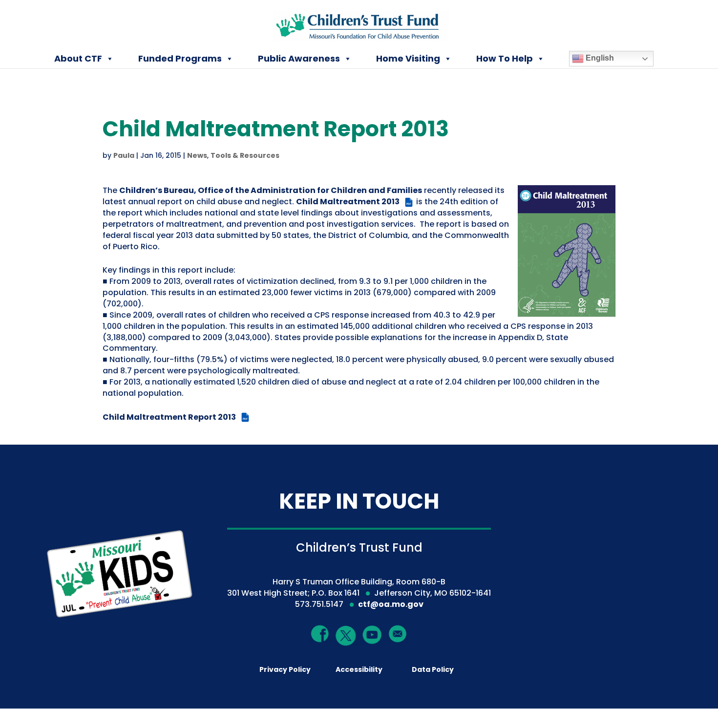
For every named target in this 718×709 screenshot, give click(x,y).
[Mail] (397, 633)
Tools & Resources (245, 155)
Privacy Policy (285, 669)
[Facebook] (320, 633)
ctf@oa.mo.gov (390, 604)
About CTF (78, 58)
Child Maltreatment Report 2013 (175, 417)
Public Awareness (299, 58)
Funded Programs (180, 58)
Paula (123, 155)
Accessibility (359, 669)
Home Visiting (408, 58)
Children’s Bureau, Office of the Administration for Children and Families (270, 190)
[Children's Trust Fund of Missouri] (360, 23)
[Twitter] (346, 636)
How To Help (504, 58)
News (197, 155)
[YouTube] (371, 634)
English (599, 58)
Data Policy (433, 669)
